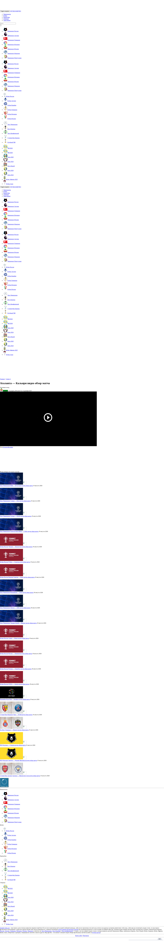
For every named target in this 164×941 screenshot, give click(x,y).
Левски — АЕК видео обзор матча (20, 608)
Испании (19, 931)
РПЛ (1, 745)
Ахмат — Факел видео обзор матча (18, 638)
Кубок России (4, 546)
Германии (13, 931)
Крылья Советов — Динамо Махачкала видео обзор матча (20, 760)
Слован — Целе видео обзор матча (20, 501)
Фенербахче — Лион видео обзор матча (21, 592)
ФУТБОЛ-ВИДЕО (15, 11)
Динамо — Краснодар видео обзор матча (20, 546)
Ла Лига (2, 730)
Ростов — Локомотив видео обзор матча (20, 653)
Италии (24, 931)
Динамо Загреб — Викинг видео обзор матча (23, 623)
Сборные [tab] (6, 19)
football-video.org (5, 928)
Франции (30, 931)
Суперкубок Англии (6, 775)
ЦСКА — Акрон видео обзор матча (18, 684)
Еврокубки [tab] (6, 17)
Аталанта (5, 447)
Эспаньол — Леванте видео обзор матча (17, 730)
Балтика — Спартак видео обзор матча (14, 745)
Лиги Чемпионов (47, 931)
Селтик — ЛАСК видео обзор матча (20, 516)
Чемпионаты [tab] (7, 14)
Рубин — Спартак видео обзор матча (19, 562)
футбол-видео (96, 932)
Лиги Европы (56, 931)
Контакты (86, 935)
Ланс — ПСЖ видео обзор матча (22, 714)
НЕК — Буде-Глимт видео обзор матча (21, 485)
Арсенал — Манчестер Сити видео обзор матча (26, 775)
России (2, 931)
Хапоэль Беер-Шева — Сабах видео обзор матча (24, 531)
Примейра (3, 699)
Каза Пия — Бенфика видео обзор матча (18, 699)
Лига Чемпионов (5, 485)
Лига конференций (67, 931)
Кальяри (10, 447)
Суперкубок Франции (6, 714)
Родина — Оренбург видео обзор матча (19, 669)
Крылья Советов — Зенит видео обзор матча (21, 577)
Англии (7, 931)
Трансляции (6, 20)
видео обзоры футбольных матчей (68, 929)
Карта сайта (78, 935)
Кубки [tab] (5, 15)
